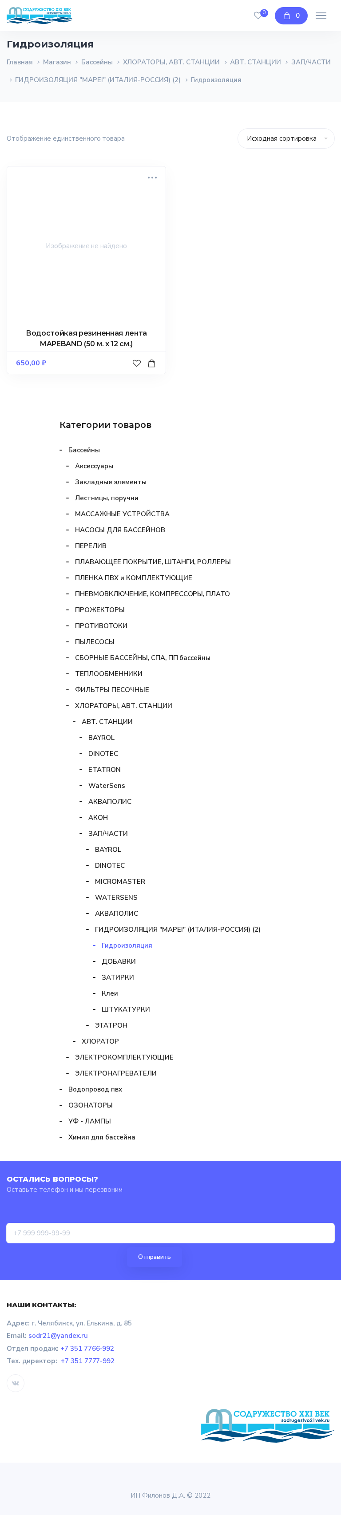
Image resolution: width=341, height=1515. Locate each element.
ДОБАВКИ (119, 961)
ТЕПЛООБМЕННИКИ (109, 673)
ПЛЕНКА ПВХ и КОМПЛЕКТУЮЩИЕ (133, 578)
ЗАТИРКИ (118, 977)
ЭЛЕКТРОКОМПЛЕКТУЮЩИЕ (124, 1057)
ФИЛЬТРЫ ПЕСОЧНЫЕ (112, 689)
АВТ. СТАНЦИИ (255, 62)
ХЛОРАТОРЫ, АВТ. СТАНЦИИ (171, 62)
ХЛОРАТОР (100, 1041)
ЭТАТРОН (111, 1025)
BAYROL (101, 737)
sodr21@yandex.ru (58, 1335)
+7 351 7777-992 (88, 1361)
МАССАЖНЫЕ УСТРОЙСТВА (122, 514)
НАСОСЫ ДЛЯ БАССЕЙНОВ (120, 530)
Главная (20, 62)
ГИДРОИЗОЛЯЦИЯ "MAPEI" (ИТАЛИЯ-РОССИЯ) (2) (98, 79)
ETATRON (104, 769)
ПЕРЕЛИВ (91, 546)
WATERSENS (116, 897)
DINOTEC (103, 753)
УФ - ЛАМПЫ (89, 1121)
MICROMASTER (120, 881)
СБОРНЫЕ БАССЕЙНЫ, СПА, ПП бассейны (142, 657)
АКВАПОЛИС (109, 801)
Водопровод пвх (95, 1089)
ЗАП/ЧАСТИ (311, 62)
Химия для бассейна (101, 1137)
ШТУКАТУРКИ (126, 1009)
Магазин (57, 62)
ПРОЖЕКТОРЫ (100, 609)
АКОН (98, 817)
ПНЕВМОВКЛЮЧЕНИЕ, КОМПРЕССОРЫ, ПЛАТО (152, 593)
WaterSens (106, 785)
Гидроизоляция (127, 945)
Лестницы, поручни (107, 498)
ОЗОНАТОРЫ (90, 1105)
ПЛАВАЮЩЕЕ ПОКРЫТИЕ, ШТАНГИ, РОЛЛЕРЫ (153, 562)
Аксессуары (94, 466)
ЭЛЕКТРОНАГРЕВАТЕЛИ (116, 1073)
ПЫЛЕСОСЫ (95, 641)
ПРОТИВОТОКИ (101, 625)
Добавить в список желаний (138, 372)
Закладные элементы (111, 482)
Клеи (110, 993)
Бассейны (97, 62)
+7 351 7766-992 (87, 1348)
